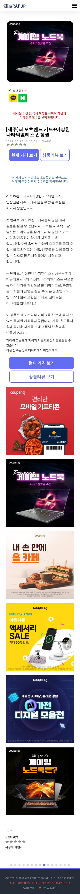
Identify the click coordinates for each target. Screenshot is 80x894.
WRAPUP (52, 887)
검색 (9, 830)
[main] (14, 5)
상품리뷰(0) (11, 837)
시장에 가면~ (13, 847)
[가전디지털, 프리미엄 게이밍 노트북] (40, 51)
